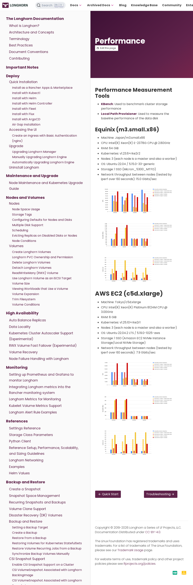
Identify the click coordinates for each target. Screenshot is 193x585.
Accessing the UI (23, 129)
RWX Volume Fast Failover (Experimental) (43, 345)
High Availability (22, 313)
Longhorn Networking (26, 460)
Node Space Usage (26, 209)
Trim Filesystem (23, 299)
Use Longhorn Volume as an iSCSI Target (42, 278)
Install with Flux (23, 114)
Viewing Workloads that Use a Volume (40, 289)
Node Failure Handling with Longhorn (39, 358)
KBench (107, 104)
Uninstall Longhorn (24, 167)
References (17, 421)
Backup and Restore (25, 482)
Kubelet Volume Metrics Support (35, 405)
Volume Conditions (26, 304)
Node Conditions (24, 241)
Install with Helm (24, 98)
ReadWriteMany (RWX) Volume (35, 273)
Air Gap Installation (26, 124)
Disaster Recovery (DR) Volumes (35, 515)
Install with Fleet (24, 109)
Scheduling (20, 230)
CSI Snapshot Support (27, 559)
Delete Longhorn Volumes (31, 262)
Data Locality (20, 327)
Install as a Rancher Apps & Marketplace (42, 88)
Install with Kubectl (26, 93)
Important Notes (22, 67)
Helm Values (19, 473)
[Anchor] (113, 96)
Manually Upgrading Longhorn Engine (39, 157)
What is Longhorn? (24, 25)
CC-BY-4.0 (152, 532)
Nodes (14, 203)
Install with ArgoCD (26, 119)
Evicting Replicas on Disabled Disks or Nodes (44, 235)
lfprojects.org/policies (139, 564)
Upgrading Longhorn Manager (34, 152)
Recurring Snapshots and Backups (37, 502)
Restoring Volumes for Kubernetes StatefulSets (47, 543)
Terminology (19, 39)
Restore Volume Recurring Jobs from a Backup (46, 548)
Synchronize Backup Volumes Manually (41, 554)
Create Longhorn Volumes (31, 252)
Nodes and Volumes (25, 197)
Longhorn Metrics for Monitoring (35, 399)
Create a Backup (24, 533)
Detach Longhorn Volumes (31, 268)
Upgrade (16, 146)
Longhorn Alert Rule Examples (33, 412)
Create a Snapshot (25, 489)
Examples (17, 467)
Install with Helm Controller (32, 103)
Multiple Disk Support (27, 225)
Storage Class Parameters (31, 435)
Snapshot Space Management (34, 495)
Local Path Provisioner (119, 114)
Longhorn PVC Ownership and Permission (42, 257)
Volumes (16, 246)
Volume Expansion (25, 294)
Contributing (19, 58)
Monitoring (17, 367)
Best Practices (21, 45)
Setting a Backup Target (30, 527)
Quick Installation (23, 82)
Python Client (20, 441)
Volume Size (21, 283)
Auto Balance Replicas (27, 320)
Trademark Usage (130, 550)
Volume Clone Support (27, 509)
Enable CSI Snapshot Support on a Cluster (43, 564)
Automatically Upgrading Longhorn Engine (43, 162)
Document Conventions (28, 52)
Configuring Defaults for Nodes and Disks (42, 220)
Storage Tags (22, 214)
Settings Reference (25, 428)
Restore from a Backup (29, 538)
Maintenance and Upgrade (32, 175)
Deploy (13, 76)
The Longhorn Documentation (35, 18)
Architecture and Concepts (31, 32)
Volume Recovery (23, 352)
